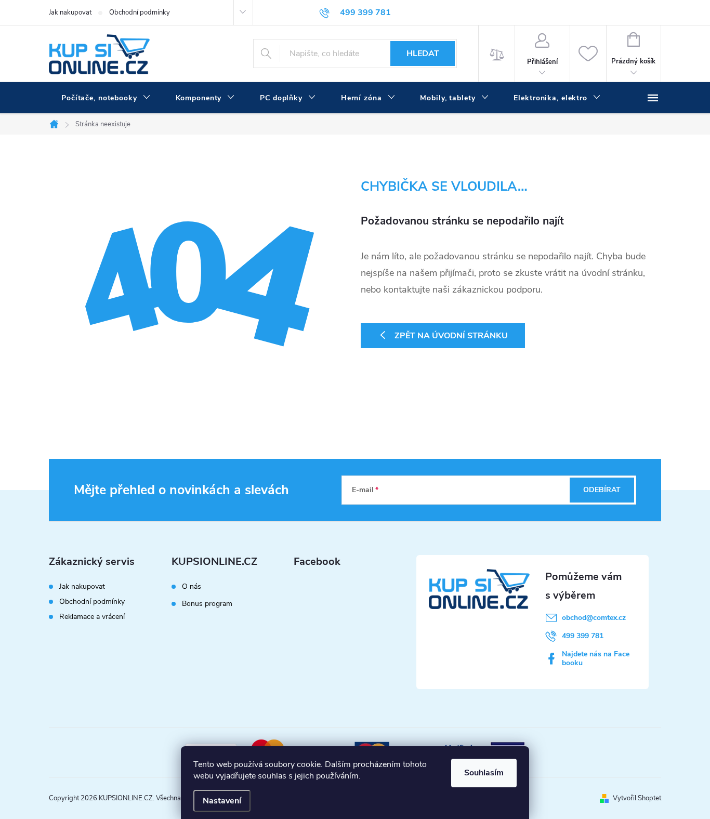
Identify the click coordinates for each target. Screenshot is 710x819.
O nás (191, 587)
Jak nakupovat (70, 12)
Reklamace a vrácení (92, 617)
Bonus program (207, 604)
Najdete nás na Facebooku (595, 658)
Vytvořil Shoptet (637, 798)
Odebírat (602, 490)
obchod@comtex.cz (594, 618)
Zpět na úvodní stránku (451, 335)
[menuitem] (106, 98)
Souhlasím (484, 772)
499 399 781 (582, 636)
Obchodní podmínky (139, 12)
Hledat (422, 53)
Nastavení (222, 801)
